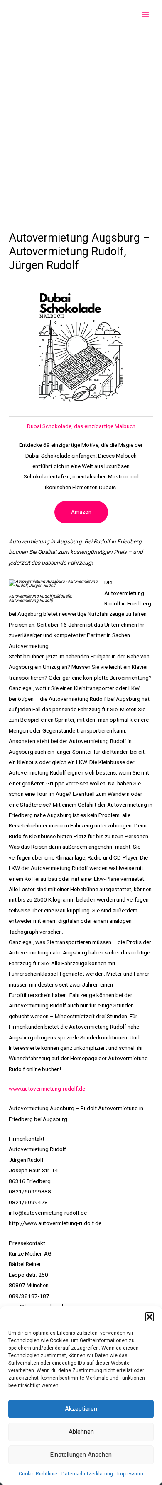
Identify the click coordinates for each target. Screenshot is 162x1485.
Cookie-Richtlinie (38, 1474)
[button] (149, 1317)
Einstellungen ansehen (81, 1454)
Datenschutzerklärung (87, 1474)
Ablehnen (81, 1431)
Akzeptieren (81, 1409)
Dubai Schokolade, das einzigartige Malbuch (81, 426)
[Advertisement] (81, 114)
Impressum (130, 1474)
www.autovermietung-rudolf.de (47, 1088)
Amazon (81, 511)
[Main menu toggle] (145, 14)
